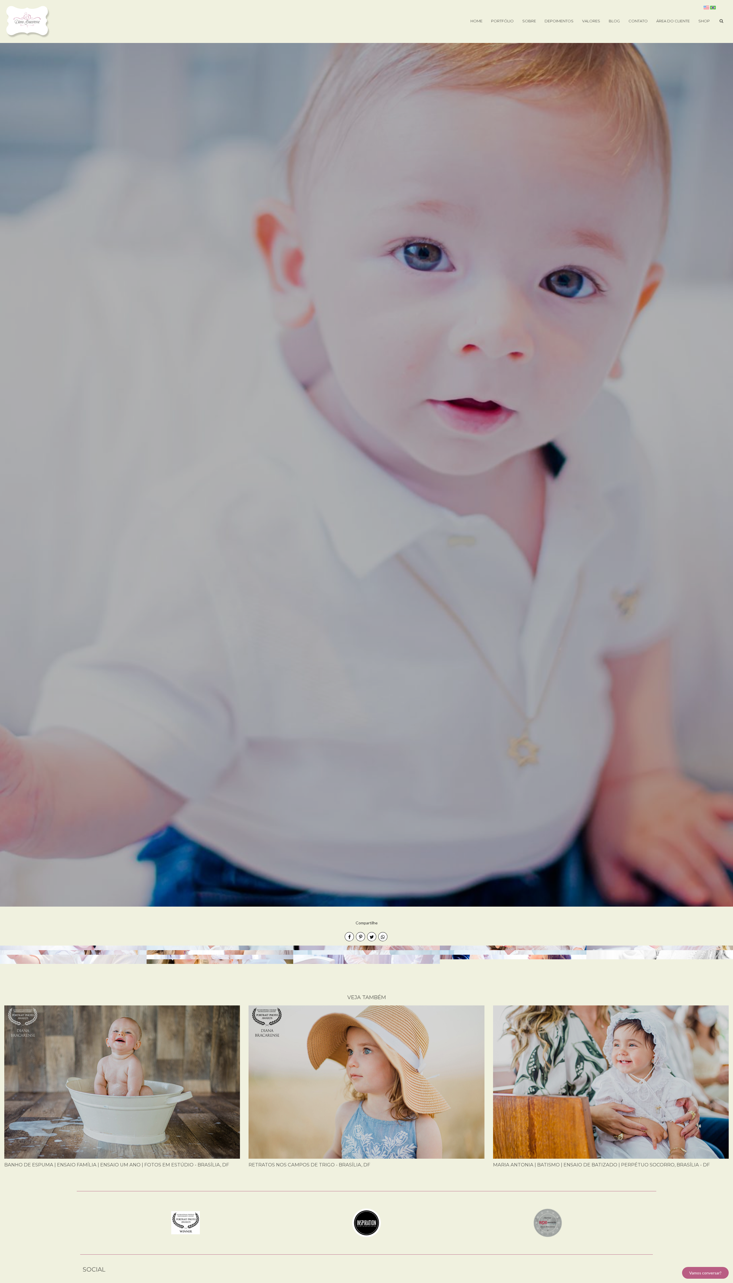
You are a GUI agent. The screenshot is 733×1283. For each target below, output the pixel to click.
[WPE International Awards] (548, 1222)
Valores (591, 21)
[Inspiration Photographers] (366, 1222)
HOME (476, 21)
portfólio (502, 21)
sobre (529, 21)
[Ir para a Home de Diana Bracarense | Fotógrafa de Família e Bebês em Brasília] (27, 21)
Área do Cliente (673, 21)
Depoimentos (559, 21)
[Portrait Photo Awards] (185, 1222)
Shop (704, 21)
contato (638, 21)
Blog (614, 21)
